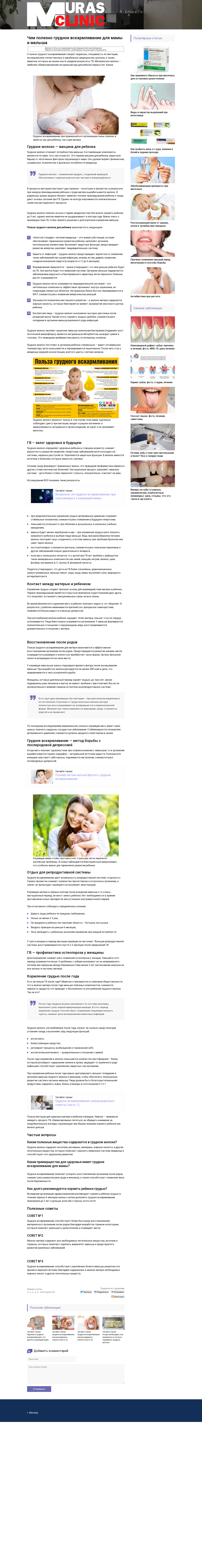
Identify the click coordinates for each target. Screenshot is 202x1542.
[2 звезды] (31, 1292)
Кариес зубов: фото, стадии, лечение (151, 382)
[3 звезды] (33, 1292)
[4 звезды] (36, 1292)
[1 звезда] (28, 1292)
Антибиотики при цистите (145, 296)
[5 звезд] (38, 1292)
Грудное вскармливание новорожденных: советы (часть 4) (88, 1337)
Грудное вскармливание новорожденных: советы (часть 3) (63, 1337)
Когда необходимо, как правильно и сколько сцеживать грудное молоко (112, 1338)
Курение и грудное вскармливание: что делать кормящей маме (38, 1337)
